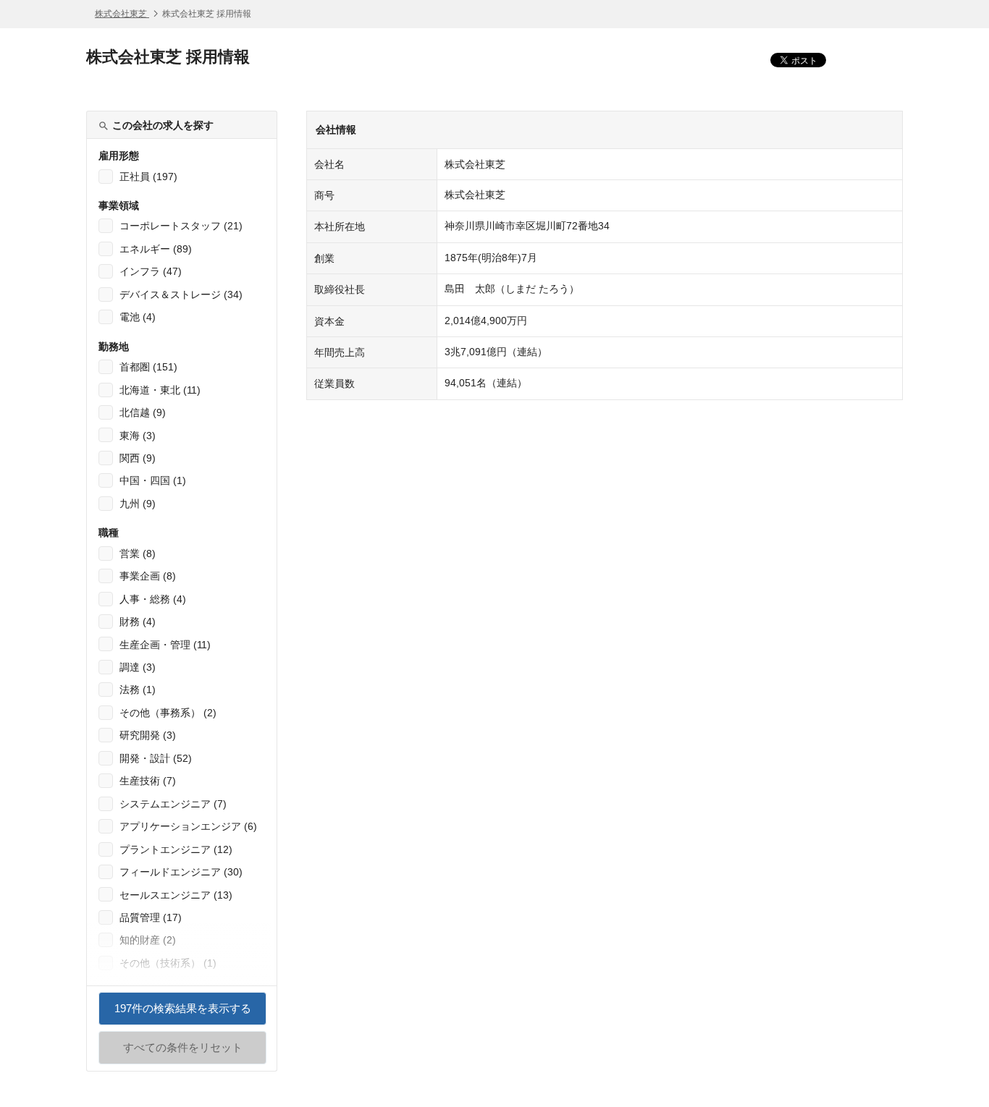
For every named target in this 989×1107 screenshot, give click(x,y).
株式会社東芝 (122, 14)
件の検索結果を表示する (182, 1013)
